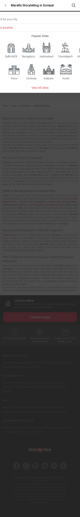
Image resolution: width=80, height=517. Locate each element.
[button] (5, 5)
